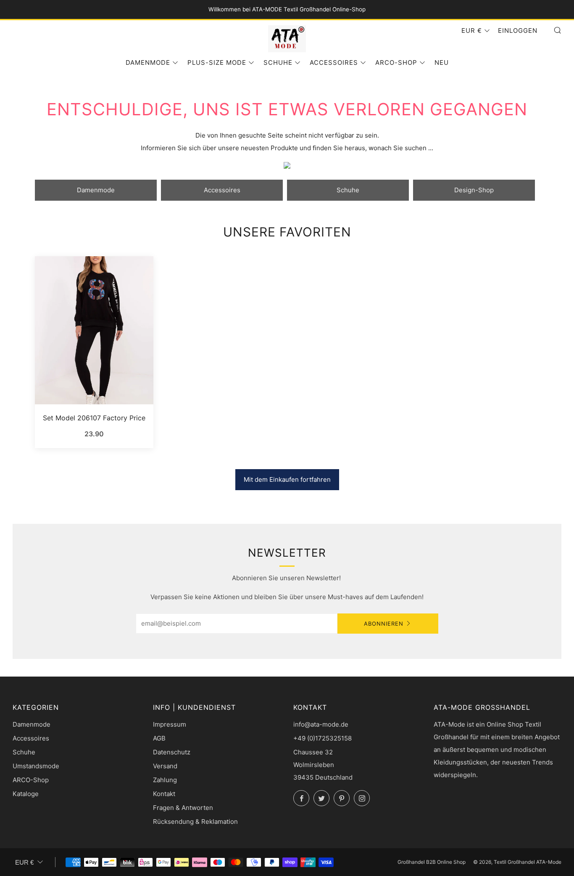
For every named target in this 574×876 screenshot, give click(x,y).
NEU (441, 62)
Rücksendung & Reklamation (195, 822)
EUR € (471, 31)
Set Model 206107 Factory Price (94, 418)
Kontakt (164, 794)
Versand (165, 766)
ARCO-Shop (396, 62)
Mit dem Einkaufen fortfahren (287, 479)
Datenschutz (171, 752)
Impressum (169, 724)
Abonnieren (383, 623)
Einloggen (517, 31)
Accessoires (334, 62)
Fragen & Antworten (183, 808)
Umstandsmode (36, 766)
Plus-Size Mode (216, 62)
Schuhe (277, 62)
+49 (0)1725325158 (322, 738)
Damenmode (148, 62)
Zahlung (165, 780)
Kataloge (26, 794)
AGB (159, 738)
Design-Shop (474, 190)
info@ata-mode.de (320, 724)
